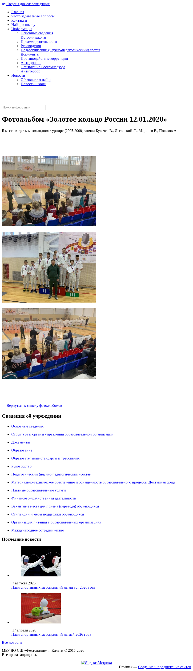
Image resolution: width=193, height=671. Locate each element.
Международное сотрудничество (37, 530)
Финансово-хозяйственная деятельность (43, 498)
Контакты (19, 20)
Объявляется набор (36, 80)
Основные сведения (37, 33)
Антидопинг (31, 63)
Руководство (31, 46)
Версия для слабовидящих (28, 4)
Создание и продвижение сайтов (164, 667)
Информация (21, 29)
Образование (21, 450)
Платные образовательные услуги (38, 490)
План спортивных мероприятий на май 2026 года (51, 634)
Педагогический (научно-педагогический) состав (60, 50)
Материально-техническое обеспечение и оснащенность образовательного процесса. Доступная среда (93, 482)
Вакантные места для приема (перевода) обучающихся (55, 506)
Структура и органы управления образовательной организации (62, 434)
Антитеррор (30, 71)
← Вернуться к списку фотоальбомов (32, 405)
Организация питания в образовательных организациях (56, 522)
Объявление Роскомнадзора (43, 67)
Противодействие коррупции (44, 58)
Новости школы (33, 84)
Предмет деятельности (39, 42)
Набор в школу (23, 25)
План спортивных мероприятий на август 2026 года (53, 587)
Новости (18, 75)
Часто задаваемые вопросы (33, 16)
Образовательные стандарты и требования (45, 458)
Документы (30, 54)
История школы (33, 37)
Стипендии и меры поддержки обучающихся (47, 514)
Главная (17, 12)
